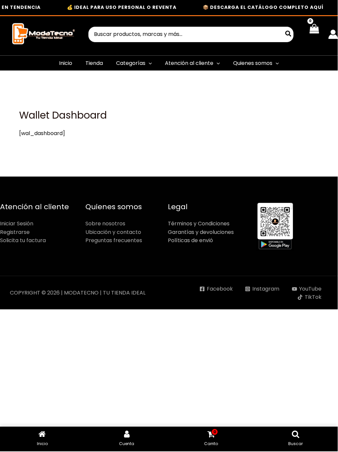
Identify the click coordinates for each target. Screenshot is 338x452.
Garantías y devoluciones (201, 232)
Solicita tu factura (23, 240)
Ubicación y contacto (113, 232)
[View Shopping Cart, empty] (314, 34)
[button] (148, 63)
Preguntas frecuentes (113, 240)
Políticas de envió (190, 240)
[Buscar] (288, 34)
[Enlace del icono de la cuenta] (333, 34)
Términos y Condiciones (199, 223)
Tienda (94, 63)
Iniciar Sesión (16, 223)
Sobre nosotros (105, 223)
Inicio (65, 63)
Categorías (130, 63)
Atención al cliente (189, 63)
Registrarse (15, 232)
